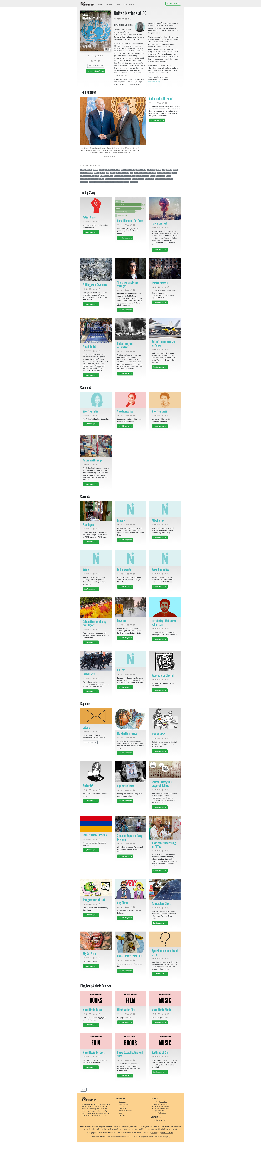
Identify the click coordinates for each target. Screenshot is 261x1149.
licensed (154, 1133)
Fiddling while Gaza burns (95, 285)
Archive (100, 5)
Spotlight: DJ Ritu (160, 1052)
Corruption (169, 169)
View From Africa (99, 182)
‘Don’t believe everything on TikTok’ (164, 845)
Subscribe (108, 5)
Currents (83, 172)
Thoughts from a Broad (94, 900)
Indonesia (153, 172)
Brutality (133, 169)
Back (83, 1089)
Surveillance (108, 179)
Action (82, 169)
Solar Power (94, 179)
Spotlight (101, 179)
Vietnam (91, 182)
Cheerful (158, 169)
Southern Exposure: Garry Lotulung (129, 837)
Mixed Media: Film (126, 1010)
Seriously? (88, 786)
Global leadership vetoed (161, 99)
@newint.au (164, 1104)
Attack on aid (158, 520)
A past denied (89, 346)
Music (115, 175)
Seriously (168, 175)
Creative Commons (167, 1133)
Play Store (162, 1113)
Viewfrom (126, 182)
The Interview (127, 179)
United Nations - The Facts (130, 221)
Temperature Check (117, 179)
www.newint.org (154, 82)
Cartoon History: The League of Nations (162, 784)
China (163, 169)
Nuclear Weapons (123, 175)
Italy (170, 172)
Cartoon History (151, 169)
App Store (161, 1110)
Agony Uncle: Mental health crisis (165, 953)
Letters (174, 172)
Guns (131, 172)
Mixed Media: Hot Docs (94, 1052)
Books (122, 169)
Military (111, 175)
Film (117, 172)
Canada (138, 169)
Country (175, 169)
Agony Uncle (89, 169)
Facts (107, 172)
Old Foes (121, 670)
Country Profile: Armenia (95, 835)
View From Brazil (109, 182)
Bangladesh (108, 169)
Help (120, 1113)
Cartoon (144, 169)
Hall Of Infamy (141, 172)
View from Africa (125, 411)
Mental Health (103, 175)
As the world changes (93, 460)
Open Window (139, 175)
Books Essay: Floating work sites (130, 1054)
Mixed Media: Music (161, 1010)
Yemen (135, 182)
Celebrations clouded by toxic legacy (94, 623)
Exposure (102, 172)
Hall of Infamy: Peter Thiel (129, 956)
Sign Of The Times (85, 179)
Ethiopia (96, 172)
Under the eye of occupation (125, 345)
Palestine (152, 175)
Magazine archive (124, 1104)
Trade (146, 179)
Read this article (90, 742)
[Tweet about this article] (162, 103)
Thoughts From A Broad (138, 179)
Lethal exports (124, 569)
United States (84, 182)
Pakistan (147, 175)
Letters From (84, 175)
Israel (166, 172)
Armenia (101, 169)
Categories (122, 1108)
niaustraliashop (165, 1108)
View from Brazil (159, 411)
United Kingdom (159, 179)
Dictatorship (90, 172)
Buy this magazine (157, 120)
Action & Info (89, 217)
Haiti (135, 172)
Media (97, 175)
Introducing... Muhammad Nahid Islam (164, 623)
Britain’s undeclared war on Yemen (164, 343)
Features (112, 172)
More (130, 5)
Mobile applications (125, 1110)
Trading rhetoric (160, 283)
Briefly (127, 169)
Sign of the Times (125, 786)
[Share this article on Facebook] (165, 103)
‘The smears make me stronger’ (127, 284)
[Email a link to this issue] (92, 61)
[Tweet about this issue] (95, 61)
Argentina (95, 169)
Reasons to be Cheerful (163, 675)
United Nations (168, 179)
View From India (119, 182)
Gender (127, 172)
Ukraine (152, 179)
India (148, 172)
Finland (121, 172)
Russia (163, 175)
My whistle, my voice (127, 733)
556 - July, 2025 (154, 103)
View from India (90, 411)
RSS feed (122, 1115)
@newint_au (163, 1102)
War (131, 182)
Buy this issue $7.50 (96, 66)
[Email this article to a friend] (160, 103)
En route (121, 520)
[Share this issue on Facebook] (99, 61)
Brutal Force (89, 674)
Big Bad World (116, 169)
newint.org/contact (160, 1120)
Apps (124, 5)
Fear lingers (88, 524)
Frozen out (122, 620)
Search (116, 5)
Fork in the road (159, 223)
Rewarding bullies (160, 569)
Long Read (91, 175)
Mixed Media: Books (92, 1010)
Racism (158, 175)
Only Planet (131, 175)
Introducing (160, 172)
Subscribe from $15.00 (96, 71)
